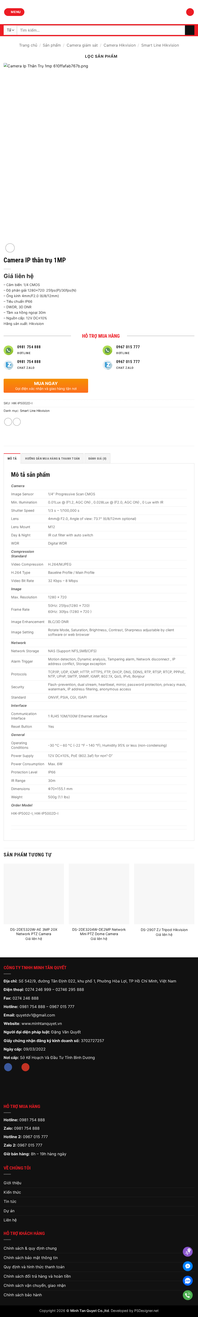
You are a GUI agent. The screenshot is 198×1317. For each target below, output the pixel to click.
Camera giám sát (82, 45)
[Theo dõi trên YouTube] (25, 1067)
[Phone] (187, 1295)
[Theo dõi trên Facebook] (8, 1067)
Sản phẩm (52, 45)
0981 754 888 (32, 1006)
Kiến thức (12, 1192)
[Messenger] (187, 1266)
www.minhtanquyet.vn (41, 1023)
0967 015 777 (62, 1006)
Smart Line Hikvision (160, 45)
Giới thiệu (12, 1182)
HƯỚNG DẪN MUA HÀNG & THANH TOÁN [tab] (52, 458)
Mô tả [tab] (12, 458)
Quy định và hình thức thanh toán (34, 1266)
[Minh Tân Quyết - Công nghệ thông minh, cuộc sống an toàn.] (99, 12)
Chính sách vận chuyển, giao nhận (35, 1285)
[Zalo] (187, 1280)
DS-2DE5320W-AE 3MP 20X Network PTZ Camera (33, 931)
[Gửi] (189, 30)
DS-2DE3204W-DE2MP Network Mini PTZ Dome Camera (99, 931)
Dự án (9, 1210)
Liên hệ (10, 1220)
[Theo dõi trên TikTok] (17, 1067)
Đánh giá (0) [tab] (97, 458)
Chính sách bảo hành (23, 1294)
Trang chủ (28, 45)
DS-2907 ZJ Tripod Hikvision (164, 930)
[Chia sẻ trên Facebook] (8, 422)
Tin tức (10, 1201)
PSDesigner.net (146, 1311)
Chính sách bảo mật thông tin (31, 1257)
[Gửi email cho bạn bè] (17, 422)
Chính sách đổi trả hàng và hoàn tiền (37, 1276)
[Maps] (187, 1251)
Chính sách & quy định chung (30, 1248)
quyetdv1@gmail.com (35, 1015)
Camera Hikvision (120, 45)
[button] (14, 12)
